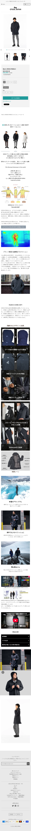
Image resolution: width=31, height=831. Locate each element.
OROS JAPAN (17, 826)
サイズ (4, 79)
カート (27, 4)
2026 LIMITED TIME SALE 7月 (15, 783)
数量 (3, 90)
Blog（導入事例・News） (15, 793)
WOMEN (15, 788)
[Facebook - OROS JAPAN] (15, 806)
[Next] (29, 49)
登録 (28, 764)
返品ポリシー (15, 777)
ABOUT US (15, 792)
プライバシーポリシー (15, 772)
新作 (3, 125)
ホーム (15, 785)
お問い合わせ (15, 803)
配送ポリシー (15, 775)
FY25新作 (15, 798)
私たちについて (15, 771)
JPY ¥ (18, 814)
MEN (15, 787)
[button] (6, 71)
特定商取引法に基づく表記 (15, 774)
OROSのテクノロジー (15, 790)
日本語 (11, 814)
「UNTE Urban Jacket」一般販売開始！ (15, 797)
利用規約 (15, 779)
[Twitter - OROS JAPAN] (13, 806)
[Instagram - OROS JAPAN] (18, 806)
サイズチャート (7, 101)
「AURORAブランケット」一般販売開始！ (15, 795)
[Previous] (2, 672)
